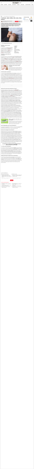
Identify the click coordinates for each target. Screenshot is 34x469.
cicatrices (2, 52)
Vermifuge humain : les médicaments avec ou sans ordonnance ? (6, 185)
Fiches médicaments (6, 16)
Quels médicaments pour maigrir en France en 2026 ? (16, 183)
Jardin (12, 0)
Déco (10, 0)
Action (15, 48)
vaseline (11, 95)
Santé (20, 0)
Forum (32, 0)
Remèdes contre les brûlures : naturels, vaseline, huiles (5, 175)
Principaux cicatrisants (16, 49)
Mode (2, 0)
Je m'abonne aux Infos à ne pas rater (7, 43)
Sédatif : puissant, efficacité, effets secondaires (16, 185)
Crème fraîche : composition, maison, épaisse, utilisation (6, 178)
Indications (15, 47)
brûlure (6, 58)
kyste (13, 57)
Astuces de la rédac (26, 19)
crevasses (17, 61)
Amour (14, 0)
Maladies (2, 4)
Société (22, 0)
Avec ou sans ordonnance (17, 50)
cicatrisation (9, 48)
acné (11, 59)
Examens (18, 4)
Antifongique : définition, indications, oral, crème (6, 183)
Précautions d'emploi (16, 52)
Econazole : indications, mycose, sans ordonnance (17, 175)
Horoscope (28, 0)
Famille (18, 0)
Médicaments (14, 4)
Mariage (16, 0)
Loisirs (26, 0)
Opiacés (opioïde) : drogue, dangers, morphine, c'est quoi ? (16, 187)
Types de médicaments (12, 16)
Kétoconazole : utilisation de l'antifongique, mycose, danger (5, 180)
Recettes (9, 0)
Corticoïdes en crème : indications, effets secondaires (6, 187)
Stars (24, 0)
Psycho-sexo (22, 4)
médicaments (16, 89)
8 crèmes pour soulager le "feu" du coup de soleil (16, 178)
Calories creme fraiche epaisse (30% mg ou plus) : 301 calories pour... (17, 180)
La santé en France (27, 4)
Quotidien (5, 4)
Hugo (30, 0)
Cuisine (6, 0)
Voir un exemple (30, 18)
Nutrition (9, 4)
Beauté (4, 0)
